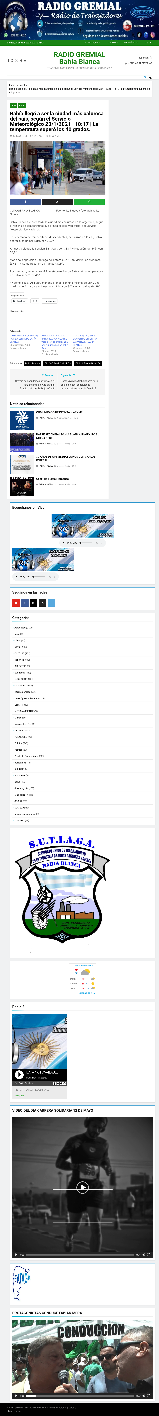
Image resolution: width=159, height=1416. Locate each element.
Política (18, 749)
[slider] (80, 1255)
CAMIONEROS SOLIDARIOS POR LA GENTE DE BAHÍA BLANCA (24, 338)
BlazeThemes (13, 1411)
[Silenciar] (143, 1254)
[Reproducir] (16, 1254)
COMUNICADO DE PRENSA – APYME (59, 412)
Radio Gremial (20, 136)
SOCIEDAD (20, 807)
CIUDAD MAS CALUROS (58, 363)
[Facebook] (25, 603)
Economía (19, 672)
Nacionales (20, 724)
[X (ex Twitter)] (42, 603)
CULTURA (19, 653)
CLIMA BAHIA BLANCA (88, 363)
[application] (82, 1187)
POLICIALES (20, 737)
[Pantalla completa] (148, 1254)
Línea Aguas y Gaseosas (27, 698)
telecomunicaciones (25, 814)
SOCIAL (18, 801)
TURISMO (19, 820)
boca (17, 634)
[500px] (51, 603)
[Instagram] (33, 603)
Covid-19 (18, 647)
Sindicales (19, 794)
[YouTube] (16, 603)
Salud (17, 782)
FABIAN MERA (46, 417)
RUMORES (19, 775)
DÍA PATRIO (20, 666)
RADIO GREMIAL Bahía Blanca (79, 58)
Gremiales (19, 685)
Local (22, 105)
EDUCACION (20, 679)
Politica (18, 743)
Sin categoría (21, 788)
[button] (82, 1187)
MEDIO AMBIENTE (24, 711)
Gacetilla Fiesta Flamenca (52, 478)
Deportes (19, 659)
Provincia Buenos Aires (26, 756)
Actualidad (19, 627)
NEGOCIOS (20, 730)
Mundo (18, 717)
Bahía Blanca (32, 363)
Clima (13, 105)
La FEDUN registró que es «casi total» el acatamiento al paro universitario (112, 42)
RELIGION (19, 769)
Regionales (20, 762)
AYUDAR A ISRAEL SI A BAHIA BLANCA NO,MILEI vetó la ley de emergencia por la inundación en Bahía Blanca (54, 341)
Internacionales (22, 692)
